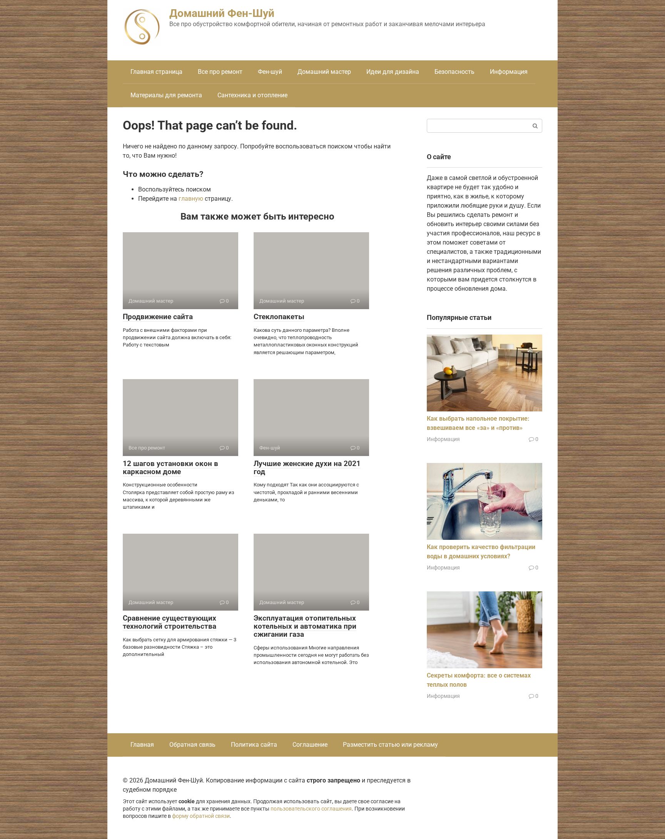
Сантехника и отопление (252, 95)
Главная (142, 744)
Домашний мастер (324, 71)
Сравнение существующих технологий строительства (169, 622)
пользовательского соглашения (311, 809)
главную (191, 198)
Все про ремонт (220, 71)
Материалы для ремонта (166, 95)
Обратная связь (192, 744)
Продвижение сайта (158, 316)
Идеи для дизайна (392, 71)
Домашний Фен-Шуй (221, 13)
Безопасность (454, 71)
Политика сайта (254, 744)
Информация (509, 71)
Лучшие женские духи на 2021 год (307, 467)
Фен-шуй (270, 71)
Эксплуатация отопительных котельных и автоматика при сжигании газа (305, 626)
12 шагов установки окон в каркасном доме (170, 467)
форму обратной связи (201, 816)
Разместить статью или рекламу (390, 744)
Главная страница (156, 71)
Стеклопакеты (279, 316)
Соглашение (309, 744)
